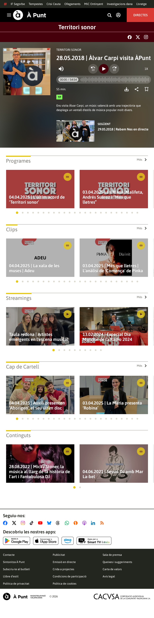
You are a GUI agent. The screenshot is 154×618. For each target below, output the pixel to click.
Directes (140, 15)
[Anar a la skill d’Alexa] (68, 541)
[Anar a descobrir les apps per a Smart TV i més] (94, 541)
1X (146, 68)
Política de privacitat (16, 583)
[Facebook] (130, 37)
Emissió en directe (64, 562)
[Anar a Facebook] (6, 523)
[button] (17, 212)
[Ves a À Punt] (29, 15)
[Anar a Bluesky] (50, 523)
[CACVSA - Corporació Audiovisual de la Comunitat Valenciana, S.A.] (122, 596)
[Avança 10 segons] (114, 69)
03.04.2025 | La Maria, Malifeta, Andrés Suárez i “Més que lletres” (113, 197)
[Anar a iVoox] (76, 523)
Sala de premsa (112, 554)
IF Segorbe (18, 4)
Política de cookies (64, 583)
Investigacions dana (120, 4)
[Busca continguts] (109, 15)
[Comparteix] (137, 89)
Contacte (9, 554)
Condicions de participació (69, 576)
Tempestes (36, 4)
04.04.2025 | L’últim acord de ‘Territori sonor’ (37, 200)
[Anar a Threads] (59, 523)
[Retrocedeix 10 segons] (93, 69)
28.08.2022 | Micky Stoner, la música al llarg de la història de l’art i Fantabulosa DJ (39, 471)
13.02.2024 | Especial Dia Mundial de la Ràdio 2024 (107, 337)
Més (139, 159)
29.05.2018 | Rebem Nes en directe (123, 129)
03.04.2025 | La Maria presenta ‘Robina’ (112, 406)
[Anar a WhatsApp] (68, 523)
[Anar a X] (15, 523)
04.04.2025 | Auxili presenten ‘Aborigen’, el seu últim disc (37, 406)
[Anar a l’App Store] (46, 541)
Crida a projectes (63, 569)
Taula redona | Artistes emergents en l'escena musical (38, 337)
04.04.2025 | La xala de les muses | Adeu (34, 268)
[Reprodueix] (103, 69)
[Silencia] (61, 69)
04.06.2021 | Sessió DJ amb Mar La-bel (113, 474)
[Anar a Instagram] (24, 523)
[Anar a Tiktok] (32, 523)
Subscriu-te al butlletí (16, 569)
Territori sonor (77, 27)
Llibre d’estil (10, 576)
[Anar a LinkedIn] (94, 523)
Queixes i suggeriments (117, 562)
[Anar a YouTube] (41, 523)
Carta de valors (112, 569)
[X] (138, 37)
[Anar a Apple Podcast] (85, 523)
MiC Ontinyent (93, 4)
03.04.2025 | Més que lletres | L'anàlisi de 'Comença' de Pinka (113, 268)
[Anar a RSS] (103, 523)
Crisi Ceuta (54, 4)
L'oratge (141, 4)
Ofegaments (72, 4)
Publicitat (59, 554)
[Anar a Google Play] (16, 541)
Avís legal (109, 576)
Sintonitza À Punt (14, 562)
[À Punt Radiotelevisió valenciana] (24, 596)
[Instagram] (146, 37)
